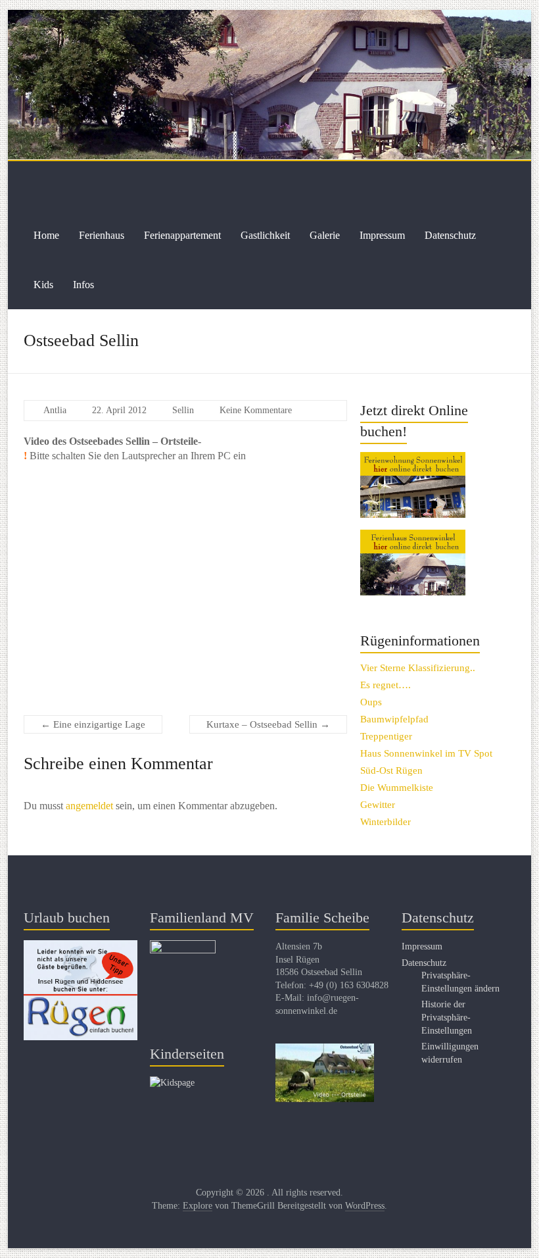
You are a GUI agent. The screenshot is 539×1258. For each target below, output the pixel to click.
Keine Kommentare (256, 410)
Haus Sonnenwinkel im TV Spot (426, 753)
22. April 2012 (119, 410)
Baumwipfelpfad (394, 719)
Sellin (183, 410)
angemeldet (89, 805)
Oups (371, 702)
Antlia (54, 410)
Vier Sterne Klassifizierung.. (417, 668)
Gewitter (377, 804)
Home (46, 235)
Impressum (382, 235)
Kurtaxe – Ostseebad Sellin (268, 724)
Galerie (325, 235)
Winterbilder (385, 822)
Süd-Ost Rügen (391, 770)
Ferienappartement (182, 235)
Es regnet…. (385, 685)
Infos (83, 284)
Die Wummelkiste (396, 787)
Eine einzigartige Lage (93, 724)
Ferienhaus (101, 235)
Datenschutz (450, 235)
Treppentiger (386, 736)
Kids (43, 284)
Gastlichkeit (265, 235)
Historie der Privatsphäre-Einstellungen (446, 1017)
